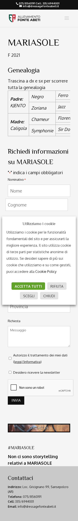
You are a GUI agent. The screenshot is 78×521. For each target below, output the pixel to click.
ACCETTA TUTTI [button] (28, 286)
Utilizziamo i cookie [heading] (39, 223)
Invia (16, 400)
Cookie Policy (46, 271)
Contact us (39, 428)
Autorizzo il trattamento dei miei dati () (40, 358)
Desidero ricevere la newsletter (36, 372)
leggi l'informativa (27, 362)
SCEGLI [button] (29, 296)
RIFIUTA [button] (56, 286)
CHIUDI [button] (49, 296)
